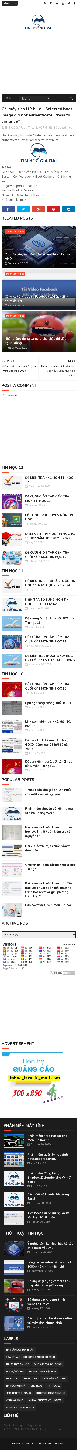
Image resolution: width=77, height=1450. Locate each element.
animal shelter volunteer (45, 1400)
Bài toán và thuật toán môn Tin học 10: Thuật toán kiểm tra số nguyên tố (48, 831)
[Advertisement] (39, 61)
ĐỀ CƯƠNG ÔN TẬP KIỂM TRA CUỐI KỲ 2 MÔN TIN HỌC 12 (47, 555)
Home (9, 98)
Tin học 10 (30, 1378)
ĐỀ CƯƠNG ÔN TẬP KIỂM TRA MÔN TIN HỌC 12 (47, 498)
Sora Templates (55, 1443)
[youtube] (62, 3)
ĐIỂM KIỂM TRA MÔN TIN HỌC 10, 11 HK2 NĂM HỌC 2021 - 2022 (50, 536)
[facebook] (74, 3)
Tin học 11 (12, 1378)
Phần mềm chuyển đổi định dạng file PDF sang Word (49, 811)
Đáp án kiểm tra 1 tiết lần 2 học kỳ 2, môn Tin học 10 (48, 763)
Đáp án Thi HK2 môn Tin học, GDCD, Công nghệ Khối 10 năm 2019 (47, 744)
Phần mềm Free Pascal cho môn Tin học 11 (47, 1138)
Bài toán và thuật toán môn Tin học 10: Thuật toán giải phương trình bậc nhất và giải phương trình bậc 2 (48, 889)
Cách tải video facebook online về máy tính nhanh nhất (50, 1320)
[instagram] (45, 3)
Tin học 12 (53, 1385)
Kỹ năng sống (14, 1400)
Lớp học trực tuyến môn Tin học (48, 905)
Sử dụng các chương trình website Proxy (46, 1302)
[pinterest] (50, 3)
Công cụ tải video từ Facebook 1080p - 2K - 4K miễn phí (36, 298)
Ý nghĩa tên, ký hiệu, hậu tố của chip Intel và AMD (37, 256)
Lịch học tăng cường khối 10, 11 (48, 703)
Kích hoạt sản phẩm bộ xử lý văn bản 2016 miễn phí (48, 1215)
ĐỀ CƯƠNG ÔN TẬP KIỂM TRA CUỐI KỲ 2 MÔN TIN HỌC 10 (47, 686)
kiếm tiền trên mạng (18, 1393)
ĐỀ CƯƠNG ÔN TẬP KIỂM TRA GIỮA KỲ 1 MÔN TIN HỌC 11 (47, 639)
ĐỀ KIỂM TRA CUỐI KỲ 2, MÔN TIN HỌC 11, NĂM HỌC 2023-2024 (50, 583)
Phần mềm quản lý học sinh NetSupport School (47, 1156)
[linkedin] (56, 3)
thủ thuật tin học (62, 128)
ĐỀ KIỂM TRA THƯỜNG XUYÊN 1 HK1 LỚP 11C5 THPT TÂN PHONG (50, 658)
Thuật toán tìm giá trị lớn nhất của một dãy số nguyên (48, 792)
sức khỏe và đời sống (48, 1364)
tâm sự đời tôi (15, 1371)
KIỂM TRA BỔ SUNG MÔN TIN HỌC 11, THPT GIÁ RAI (47, 602)
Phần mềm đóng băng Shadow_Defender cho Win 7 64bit (49, 1177)
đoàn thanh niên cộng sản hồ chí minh (30, 1357)
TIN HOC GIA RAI (21, 1443)
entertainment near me (50, 1393)
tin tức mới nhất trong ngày (24, 1385)
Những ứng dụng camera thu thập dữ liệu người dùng (35, 341)
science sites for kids (20, 1407)
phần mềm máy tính (54, 1378)
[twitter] (68, 3)
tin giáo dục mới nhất (19, 1349)
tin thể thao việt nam (42, 1371)
